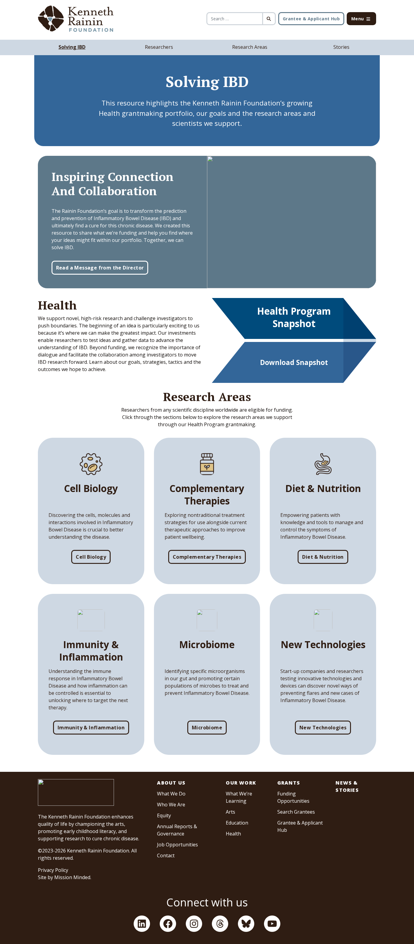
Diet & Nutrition (322, 557)
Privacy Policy (53, 870)
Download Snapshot (294, 362)
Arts (230, 811)
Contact (166, 855)
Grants (288, 782)
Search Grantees (296, 811)
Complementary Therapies (207, 557)
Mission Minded (72, 877)
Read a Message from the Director (100, 267)
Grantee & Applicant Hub (311, 19)
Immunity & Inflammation (91, 727)
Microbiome (207, 727)
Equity (164, 815)
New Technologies (322, 727)
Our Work (241, 782)
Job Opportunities (177, 844)
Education (237, 822)
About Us (171, 782)
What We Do (171, 793)
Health (233, 833)
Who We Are (171, 804)
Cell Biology (91, 557)
